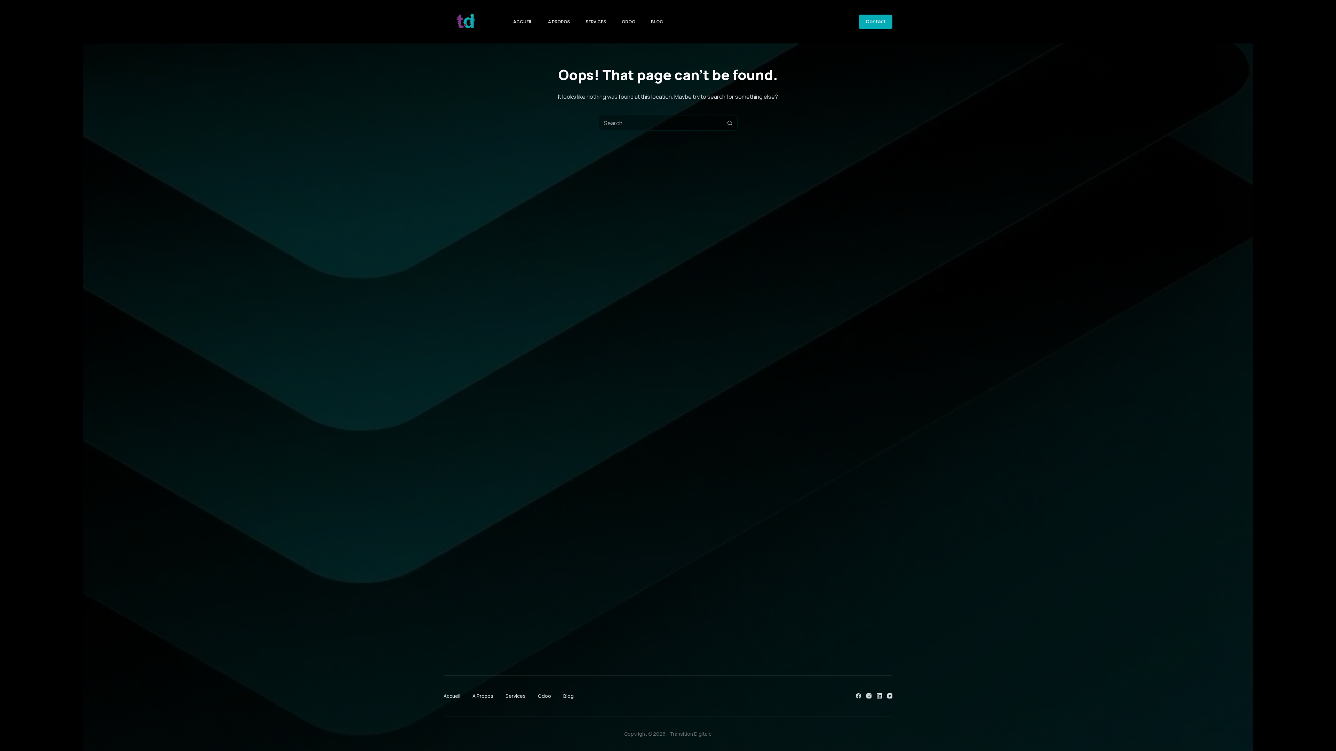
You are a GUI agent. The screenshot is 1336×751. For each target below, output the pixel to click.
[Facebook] (858, 695)
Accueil (522, 22)
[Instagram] (869, 695)
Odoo (628, 22)
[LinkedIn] (879, 695)
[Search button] (729, 122)
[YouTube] (889, 695)
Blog (657, 22)
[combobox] (660, 123)
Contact (875, 21)
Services (596, 22)
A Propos (559, 22)
